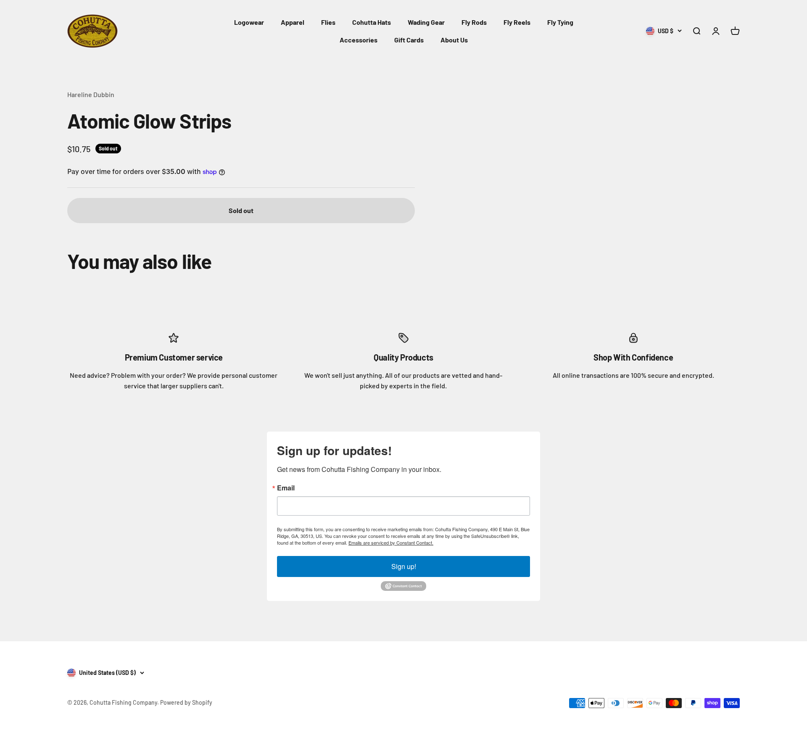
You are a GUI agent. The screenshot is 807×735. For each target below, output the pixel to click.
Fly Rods (474, 22)
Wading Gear (426, 22)
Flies (328, 22)
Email (286, 488)
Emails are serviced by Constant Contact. (390, 542)
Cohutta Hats (371, 22)
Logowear (249, 22)
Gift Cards (409, 40)
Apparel (292, 22)
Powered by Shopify (186, 702)
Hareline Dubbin (90, 94)
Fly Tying (560, 22)
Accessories (358, 40)
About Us (454, 40)
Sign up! (403, 566)
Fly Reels (517, 22)
